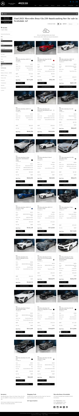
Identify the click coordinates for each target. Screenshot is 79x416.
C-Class (10, 396)
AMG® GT (7, 397)
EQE (23, 397)
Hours (64, 400)
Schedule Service (30, 396)
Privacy (43, 414)
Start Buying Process (24, 86)
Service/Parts (70, 5)
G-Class (19, 396)
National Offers (34, 397)
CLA (13, 396)
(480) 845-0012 (59, 400)
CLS (19, 397)
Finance (64, 5)
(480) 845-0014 (59, 403)
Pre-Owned (46, 5)
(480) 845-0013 (60, 402)
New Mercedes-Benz (5, 396)
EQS (1, 399)
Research (52, 5)
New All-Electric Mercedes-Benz (6, 18)
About (77, 5)
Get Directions (56, 397)
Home (2, 8)
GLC (24, 396)
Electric (40, 5)
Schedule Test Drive (38, 396)
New (35, 5)
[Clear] (6, 29)
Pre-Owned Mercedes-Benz (10, 403)
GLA (21, 396)
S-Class (10, 397)
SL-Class (14, 397)
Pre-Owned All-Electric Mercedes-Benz (7, 22)
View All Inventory (46, 39)
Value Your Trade (45, 396)
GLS (3, 397)
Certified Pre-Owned (10, 402)
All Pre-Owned (3, 402)
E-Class (15, 396)
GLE (1, 397)
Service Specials (40, 397)
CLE (17, 397)
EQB (21, 397)
